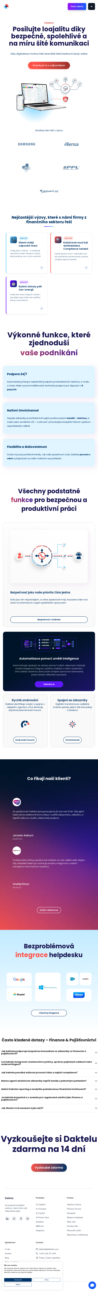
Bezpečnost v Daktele (49, 619)
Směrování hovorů (25, 740)
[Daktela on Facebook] (21, 1218)
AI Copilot (40, 1213)
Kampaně (71, 1213)
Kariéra (8, 1253)
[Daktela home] (6, 6)
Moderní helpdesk (75, 1217)
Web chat (71, 1222)
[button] (91, 6)
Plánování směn (74, 1230)
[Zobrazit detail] (27, 268)
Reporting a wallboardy (77, 1235)
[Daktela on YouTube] (28, 1218)
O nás (7, 1249)
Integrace (40, 1230)
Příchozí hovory (74, 1209)
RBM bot (40, 1226)
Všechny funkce (74, 1204)
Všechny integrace (49, 1012)
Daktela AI (49, 684)
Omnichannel (72, 740)
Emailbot (40, 1222)
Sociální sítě (72, 1226)
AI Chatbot (40, 1204)
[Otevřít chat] (92, 1285)
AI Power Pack (42, 1217)
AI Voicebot (41, 1209)
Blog (7, 1258)
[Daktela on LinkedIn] (8, 1218)
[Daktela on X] (15, 1218)
